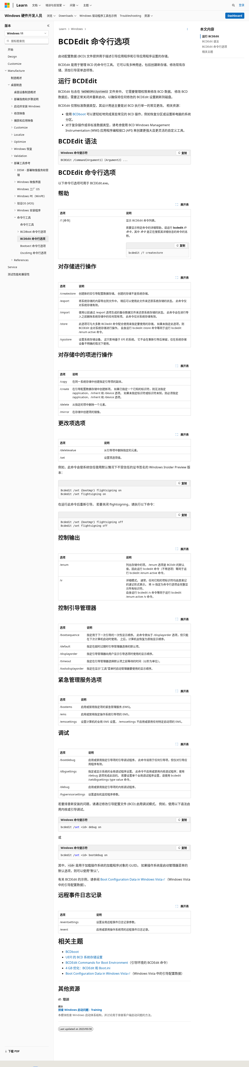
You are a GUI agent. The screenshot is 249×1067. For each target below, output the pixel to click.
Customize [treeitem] (14, 64)
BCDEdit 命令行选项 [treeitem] (32, 239)
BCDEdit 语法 (210, 41)
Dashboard (235, 15)
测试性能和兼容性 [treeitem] (19, 274)
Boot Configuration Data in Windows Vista (131, 879)
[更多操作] (187, 29)
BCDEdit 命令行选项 (214, 46)
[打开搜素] (233, 5)
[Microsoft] (7, 5)
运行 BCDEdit (210, 36)
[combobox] (27, 33)
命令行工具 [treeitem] (27, 224)
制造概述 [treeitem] (16, 78)
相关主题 (207, 51)
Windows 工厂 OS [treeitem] (28, 189)
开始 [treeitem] (10, 49)
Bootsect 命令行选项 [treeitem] (33, 246)
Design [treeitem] (12, 56)
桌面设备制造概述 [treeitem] (25, 92)
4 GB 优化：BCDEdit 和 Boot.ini (88, 968)
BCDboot (79, 114)
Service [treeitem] (12, 267)
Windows (77, 29)
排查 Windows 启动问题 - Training (80, 1010)
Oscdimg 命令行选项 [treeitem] (33, 253)
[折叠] (48, 26)
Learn (62, 29)
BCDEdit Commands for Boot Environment (97, 962)
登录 (241, 5)
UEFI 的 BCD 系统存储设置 (84, 957)
